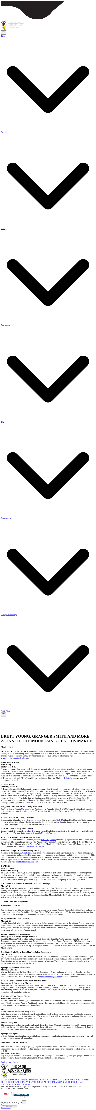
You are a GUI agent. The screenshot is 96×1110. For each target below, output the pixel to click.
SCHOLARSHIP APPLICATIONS (24, 1082)
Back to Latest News (9, 1062)
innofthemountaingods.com (50, 976)
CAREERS (8, 1084)
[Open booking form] (24, 1102)
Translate (9, 1107)
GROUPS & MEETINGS (48, 1080)
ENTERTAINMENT (29, 1080)
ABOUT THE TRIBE (22, 1084)
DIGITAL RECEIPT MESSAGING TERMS (56, 1082)
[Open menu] (3, 32)
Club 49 (59, 820)
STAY (3, 1080)
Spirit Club (5, 711)
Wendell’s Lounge (29, 853)
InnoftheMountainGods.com (46, 833)
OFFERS (62, 1080)
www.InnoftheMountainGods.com (14, 758)
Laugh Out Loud (22, 809)
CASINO (10, 1080)
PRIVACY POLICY (74, 1080)
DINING (17, 1080)
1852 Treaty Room (48, 840)
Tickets (67, 778)
